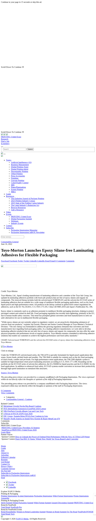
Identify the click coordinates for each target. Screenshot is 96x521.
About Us (5, 453)
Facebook (12, 482)
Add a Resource (17, 210)
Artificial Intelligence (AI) (21, 162)
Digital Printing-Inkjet (19, 169)
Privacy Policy (6, 466)
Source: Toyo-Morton (9, 373)
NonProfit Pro (16, 507)
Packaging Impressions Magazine (24, 230)
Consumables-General (9, 242)
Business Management (20, 165)
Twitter (11, 485)
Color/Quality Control (19, 183)
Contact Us (5, 464)
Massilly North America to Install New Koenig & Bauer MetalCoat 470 (32, 419)
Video (8, 212)
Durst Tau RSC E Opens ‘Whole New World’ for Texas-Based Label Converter (46, 439)
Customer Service (8, 469)
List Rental (5, 462)
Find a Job (5, 141)
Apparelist (5, 498)
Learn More (5, 432)
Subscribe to (15, 473)
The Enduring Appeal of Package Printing (27, 198)
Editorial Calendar (8, 457)
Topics (8, 160)
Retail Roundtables (8, 512)
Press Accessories (18, 176)
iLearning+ (5, 144)
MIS (12, 185)
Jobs (2, 450)
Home (3, 446)
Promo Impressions (81, 496)
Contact (9, 226)
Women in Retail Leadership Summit (31, 512)
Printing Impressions (9, 496)
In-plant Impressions (26, 496)
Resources (10, 196)
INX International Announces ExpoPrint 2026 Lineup (25, 409)
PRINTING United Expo (11, 137)
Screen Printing (17, 189)
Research (4, 139)
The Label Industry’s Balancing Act (25, 205)
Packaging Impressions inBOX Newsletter (27, 232)
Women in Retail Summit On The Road (61, 512)
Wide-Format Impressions (63, 496)
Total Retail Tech (7, 514)
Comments (70, 261)
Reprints (4, 460)
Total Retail (5, 507)
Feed (3, 478)
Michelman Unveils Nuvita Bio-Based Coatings (22, 406)
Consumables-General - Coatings (19, 399)
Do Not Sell (5, 471)
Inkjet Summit (6, 503)
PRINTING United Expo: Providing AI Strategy (21, 428)
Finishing (14, 178)
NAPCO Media (22, 519)
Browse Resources (18, 207)
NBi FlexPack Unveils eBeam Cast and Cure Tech (24, 411)
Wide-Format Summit (42, 503)
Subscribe (10, 228)
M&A (13, 192)
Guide (8, 194)
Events (8, 214)
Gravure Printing (17, 180)
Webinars (14, 221)
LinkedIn (12, 487)
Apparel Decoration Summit (62, 503)
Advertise (5, 455)
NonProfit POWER (85, 512)
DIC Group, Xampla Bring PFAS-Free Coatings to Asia (26, 416)
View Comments (7, 393)
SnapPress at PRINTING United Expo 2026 (19, 430)
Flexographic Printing (19, 171)
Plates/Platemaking (18, 187)
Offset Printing (17, 174)
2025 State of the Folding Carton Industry (27, 203)
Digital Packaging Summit (21, 219)
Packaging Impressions (43, 496)
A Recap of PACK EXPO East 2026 (17, 414)
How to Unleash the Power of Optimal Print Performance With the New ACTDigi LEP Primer (52, 437)
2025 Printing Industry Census (23, 201)
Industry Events (17, 223)
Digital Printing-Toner (19, 167)
